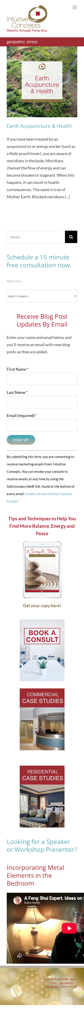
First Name (17, 369)
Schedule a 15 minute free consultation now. (39, 261)
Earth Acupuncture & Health (39, 125)
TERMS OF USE (69, 986)
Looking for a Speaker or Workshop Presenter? (42, 845)
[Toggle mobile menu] (75, 7)
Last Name (17, 392)
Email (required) (22, 415)
